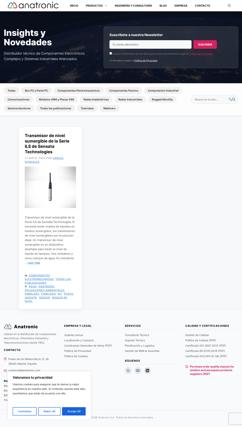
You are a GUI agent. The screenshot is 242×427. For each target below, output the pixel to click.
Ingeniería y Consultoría (133, 5)
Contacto (202, 5)
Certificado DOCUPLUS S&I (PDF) (206, 356)
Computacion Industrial (163, 90)
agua (33, 286)
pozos (68, 293)
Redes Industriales (130, 99)
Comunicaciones (18, 99)
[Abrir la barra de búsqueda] (229, 5)
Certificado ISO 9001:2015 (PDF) (205, 345)
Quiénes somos (73, 335)
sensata (31, 297)
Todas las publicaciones (55, 108)
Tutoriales (87, 108)
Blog (163, 5)
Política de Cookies (76, 356)
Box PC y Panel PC (36, 90)
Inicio (74, 5)
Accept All (73, 411)
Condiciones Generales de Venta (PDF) (88, 345)
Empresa (181, 5)
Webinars (109, 108)
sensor (44, 297)
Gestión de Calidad (197, 335)
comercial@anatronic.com (24, 370)
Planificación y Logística (139, 345)
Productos (94, 5)
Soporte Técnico (135, 340)
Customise (24, 411)
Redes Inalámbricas (96, 99)
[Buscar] (231, 99)
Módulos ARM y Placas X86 (56, 99)
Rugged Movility (162, 99)
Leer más (34, 262)
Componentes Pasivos (123, 90)
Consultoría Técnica (137, 335)
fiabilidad (48, 293)
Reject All (49, 411)
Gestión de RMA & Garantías (142, 350)
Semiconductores (19, 108)
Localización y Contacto (79, 340)
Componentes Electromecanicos (78, 90)
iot (59, 293)
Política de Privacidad (200, 53)
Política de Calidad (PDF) (200, 340)
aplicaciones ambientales (44, 290)
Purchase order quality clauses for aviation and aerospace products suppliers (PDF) (212, 370)
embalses (32, 293)
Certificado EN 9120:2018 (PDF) (205, 350)
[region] (49, 395)
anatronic (46, 286)
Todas (12, 90)
